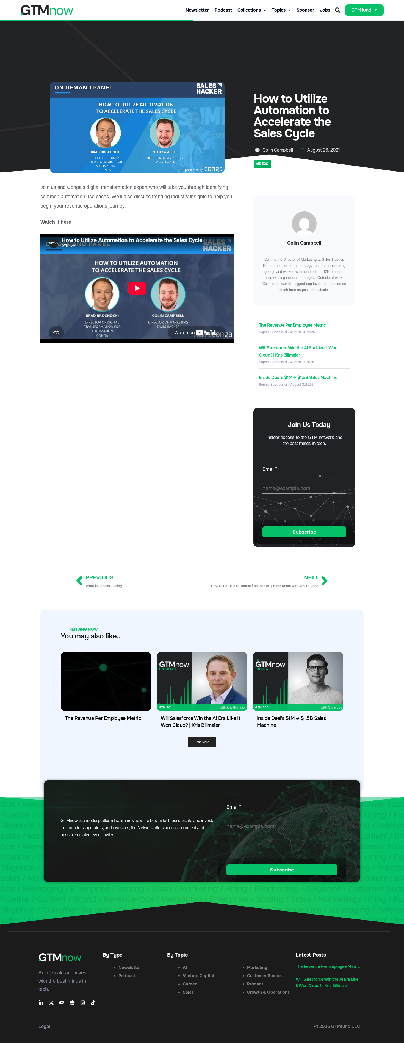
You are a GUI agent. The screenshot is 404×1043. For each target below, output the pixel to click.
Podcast (223, 10)
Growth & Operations (268, 992)
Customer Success (266, 975)
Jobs (325, 10)
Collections (249, 10)
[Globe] (72, 1002)
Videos (262, 164)
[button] (337, 10)
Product (255, 984)
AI (185, 967)
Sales (188, 992)
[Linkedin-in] (40, 1002)
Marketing (257, 967)
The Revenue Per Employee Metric (292, 325)
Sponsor (305, 10)
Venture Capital (198, 975)
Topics (279, 10)
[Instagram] (82, 1002)
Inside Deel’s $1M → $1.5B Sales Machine (298, 377)
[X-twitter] (51, 1002)
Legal (44, 1026)
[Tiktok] (93, 1002)
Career (190, 984)
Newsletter (197, 10)
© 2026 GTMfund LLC (337, 1026)
